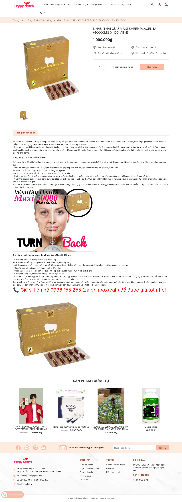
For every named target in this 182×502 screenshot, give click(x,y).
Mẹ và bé (126, 4)
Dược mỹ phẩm (86, 465)
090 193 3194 (26, 480)
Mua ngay (27, 419)
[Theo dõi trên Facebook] (18, 447)
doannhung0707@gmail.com (29, 475)
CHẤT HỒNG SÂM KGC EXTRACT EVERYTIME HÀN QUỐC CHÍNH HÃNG (31, 428)
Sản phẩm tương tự (91, 381)
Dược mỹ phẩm (56, 4)
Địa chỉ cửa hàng (24, 484)
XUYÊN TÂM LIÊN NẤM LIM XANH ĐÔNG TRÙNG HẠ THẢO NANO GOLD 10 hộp (111, 428)
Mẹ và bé (84, 479)
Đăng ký (162, 448)
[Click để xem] (51, 67)
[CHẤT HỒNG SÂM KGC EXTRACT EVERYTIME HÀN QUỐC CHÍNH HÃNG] (31, 406)
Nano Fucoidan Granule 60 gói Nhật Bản (71, 427)
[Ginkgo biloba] (151, 406)
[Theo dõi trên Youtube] (43, 447)
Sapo (112, 498)
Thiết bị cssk (114, 4)
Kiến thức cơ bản (113, 472)
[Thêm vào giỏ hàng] (45, 419)
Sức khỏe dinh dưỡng (115, 465)
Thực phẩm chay (97, 4)
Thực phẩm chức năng (77, 4)
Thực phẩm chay (87, 472)
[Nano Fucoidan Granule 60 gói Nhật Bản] (71, 406)
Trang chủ (44, 4)
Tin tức (43, 13)
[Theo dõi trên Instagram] (35, 447)
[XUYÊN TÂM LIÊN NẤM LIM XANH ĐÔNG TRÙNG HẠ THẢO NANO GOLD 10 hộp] (111, 406)
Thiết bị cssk (85, 476)
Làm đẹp (110, 468)
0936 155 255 (42, 480)
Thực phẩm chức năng (90, 468)
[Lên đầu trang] (174, 494)
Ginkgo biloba (151, 427)
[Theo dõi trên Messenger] (27, 447)
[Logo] (24, 4)
